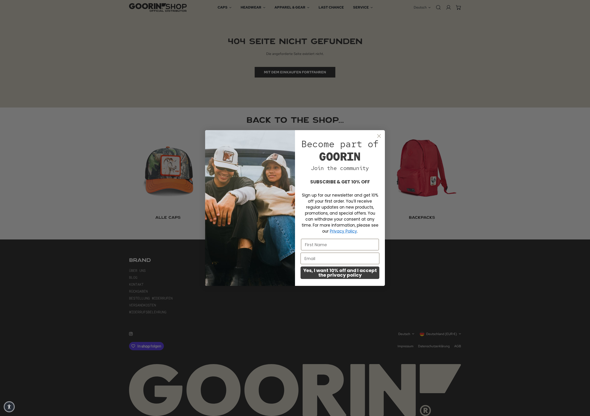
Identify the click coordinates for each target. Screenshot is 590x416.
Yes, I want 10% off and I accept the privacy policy (340, 272)
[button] (9, 406)
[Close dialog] (379, 136)
